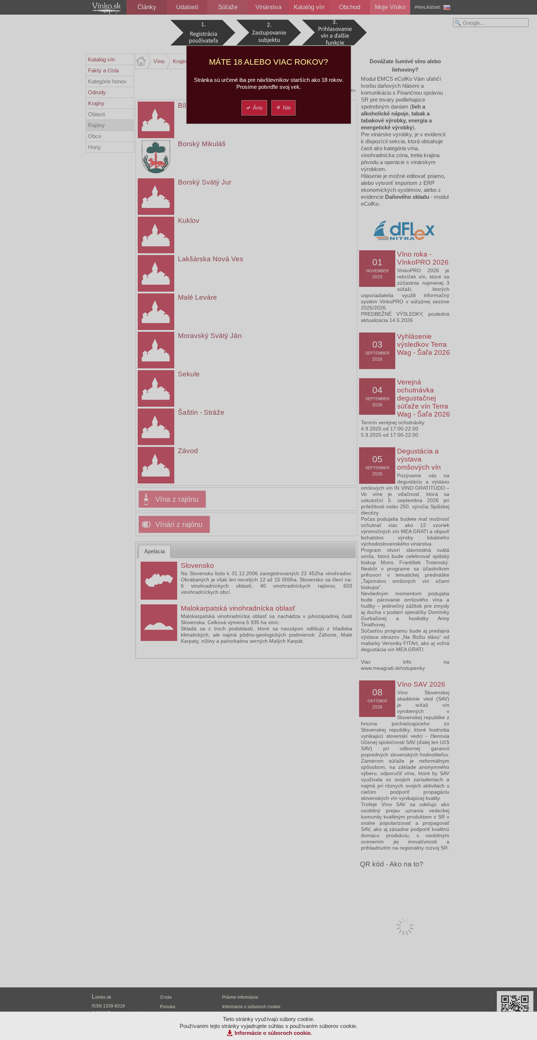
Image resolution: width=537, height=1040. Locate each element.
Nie (287, 108)
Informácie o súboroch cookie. (273, 1033)
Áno (257, 108)
